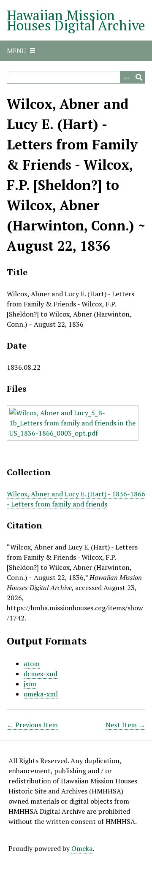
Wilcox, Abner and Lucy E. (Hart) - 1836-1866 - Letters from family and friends (76, 499)
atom (32, 663)
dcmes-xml (40, 673)
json (30, 683)
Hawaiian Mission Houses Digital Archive (76, 20)
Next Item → (125, 724)
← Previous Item (32, 724)
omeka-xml (41, 694)
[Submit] (139, 77)
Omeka (81, 848)
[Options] (126, 77)
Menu (16, 50)
